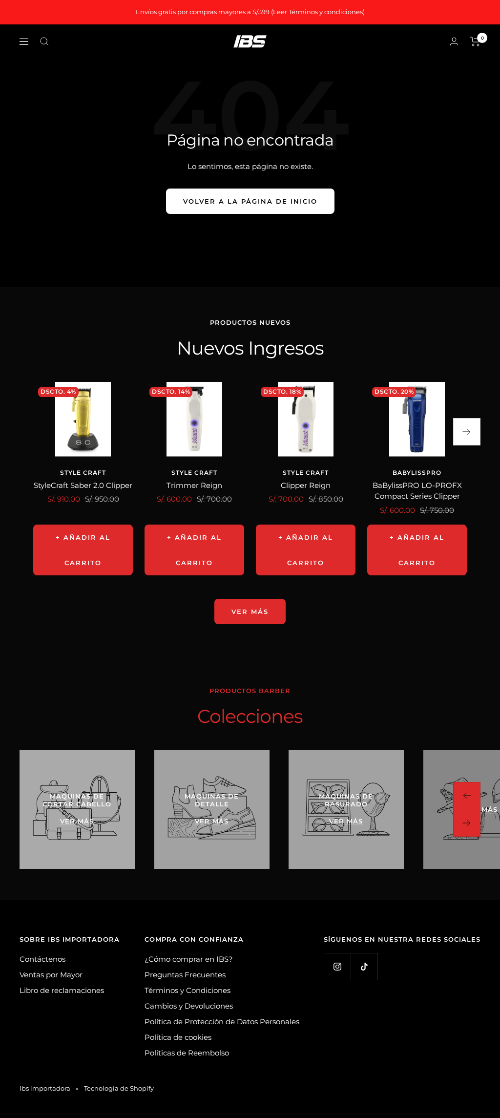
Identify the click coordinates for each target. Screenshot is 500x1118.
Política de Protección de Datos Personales (222, 1021)
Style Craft (83, 472)
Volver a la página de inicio (250, 201)
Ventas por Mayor (51, 974)
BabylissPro (417, 472)
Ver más (250, 611)
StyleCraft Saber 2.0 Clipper (83, 485)
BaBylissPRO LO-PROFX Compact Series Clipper (417, 491)
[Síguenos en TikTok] (364, 966)
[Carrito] (475, 41)
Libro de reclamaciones (62, 990)
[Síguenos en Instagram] (337, 966)
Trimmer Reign (194, 485)
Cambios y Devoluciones (189, 1006)
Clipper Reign (306, 485)
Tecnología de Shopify (119, 1088)
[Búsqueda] (44, 41)
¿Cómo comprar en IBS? (189, 959)
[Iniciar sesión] (454, 41)
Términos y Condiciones (187, 990)
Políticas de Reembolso (187, 1052)
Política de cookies (178, 1037)
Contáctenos (42, 959)
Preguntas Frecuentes (185, 974)
